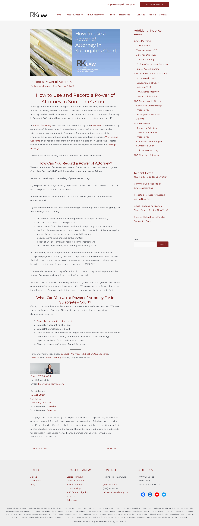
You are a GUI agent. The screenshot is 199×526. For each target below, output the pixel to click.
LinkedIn (51, 406)
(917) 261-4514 (110, 484)
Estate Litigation (142, 123)
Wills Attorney (143, 45)
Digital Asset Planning (147, 69)
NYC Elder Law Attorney (146, 155)
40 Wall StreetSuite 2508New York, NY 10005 (40, 399)
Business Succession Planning (152, 64)
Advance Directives (146, 55)
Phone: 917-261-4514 (40, 376)
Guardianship (101, 354)
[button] (154, 4)
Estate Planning (52, 357)
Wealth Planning (145, 59)
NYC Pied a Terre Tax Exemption (150, 177)
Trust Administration (147, 96)
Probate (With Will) (146, 78)
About (33, 477)
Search (137, 239)
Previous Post (39, 448)
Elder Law (71, 500)
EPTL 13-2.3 (96, 125)
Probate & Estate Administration (150, 73)
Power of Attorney (41, 125)
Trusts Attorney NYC (146, 50)
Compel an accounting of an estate (55, 321)
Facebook (52, 410)
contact (65, 354)
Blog (32, 484)
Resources (35, 480)
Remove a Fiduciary (146, 128)
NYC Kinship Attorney (147, 92)
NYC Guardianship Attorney (148, 101)
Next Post (113, 448)
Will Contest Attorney (147, 150)
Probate (34, 357)
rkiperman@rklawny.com (122, 4)
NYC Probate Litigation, (81, 354)
